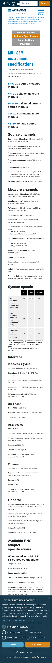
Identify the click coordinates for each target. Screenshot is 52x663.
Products (16, 17)
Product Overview (26, 32)
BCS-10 (13, 103)
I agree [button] (12, 644)
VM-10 (12, 93)
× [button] (49, 598)
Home (10, 17)
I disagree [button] (37, 644)
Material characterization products (32, 17)
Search (44, 3)
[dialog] (26, 629)
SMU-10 (13, 83)
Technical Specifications (26, 36)
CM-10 (12, 113)
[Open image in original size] (17, 11)
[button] (41, 12)
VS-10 (12, 123)
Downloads (26, 44)
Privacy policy (42, 616)
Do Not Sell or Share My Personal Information (26, 657)
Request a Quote (25, 40)
